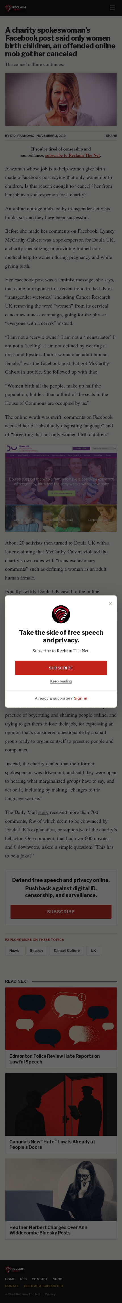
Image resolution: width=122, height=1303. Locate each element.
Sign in (80, 698)
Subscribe (61, 668)
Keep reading (61, 681)
